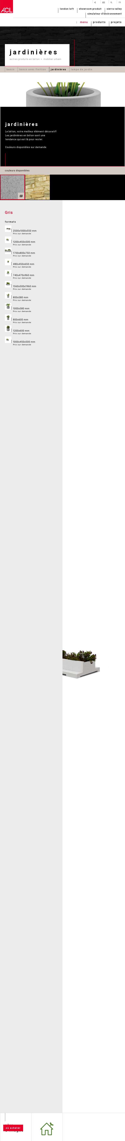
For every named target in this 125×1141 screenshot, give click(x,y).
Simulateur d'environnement (104, 14)
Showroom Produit (90, 9)
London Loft (67, 9)
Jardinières (58, 69)
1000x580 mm (22, 309)
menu (84, 22)
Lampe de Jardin (81, 69)
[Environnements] (21, 196)
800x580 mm (22, 298)
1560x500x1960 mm (24, 287)
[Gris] (12, 187)
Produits (99, 22)
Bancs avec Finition (32, 69)
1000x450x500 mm (24, 343)
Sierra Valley (114, 9)
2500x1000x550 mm (25, 232)
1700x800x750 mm (24, 254)
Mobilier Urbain (52, 59)
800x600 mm (22, 321)
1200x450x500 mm (24, 243)
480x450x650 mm (23, 265)
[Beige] (37, 187)
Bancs (11, 69)
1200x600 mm (22, 332)
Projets (116, 22)
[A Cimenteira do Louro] (6, 6)
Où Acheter (13, 1128)
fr (120, 2)
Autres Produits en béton (25, 59)
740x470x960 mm (23, 276)
